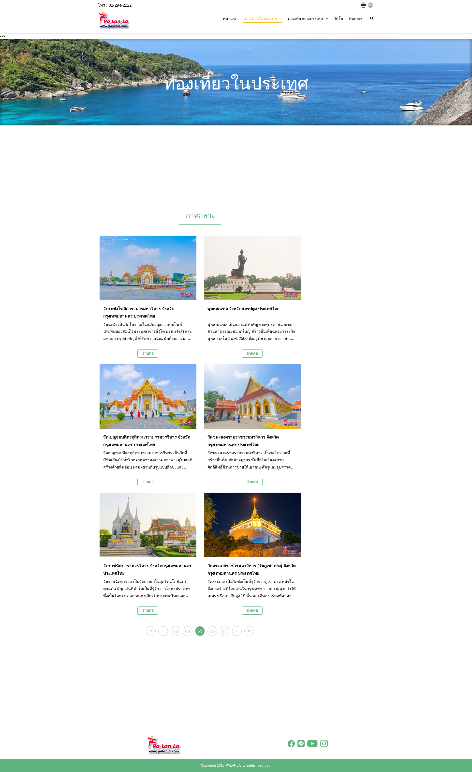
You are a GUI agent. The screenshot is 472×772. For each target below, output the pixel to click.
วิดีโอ (338, 18)
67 (224, 631)
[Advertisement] (236, 166)
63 (175, 631)
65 (200, 631)
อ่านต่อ (148, 353)
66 (212, 631)
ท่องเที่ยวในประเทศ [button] (260, 18)
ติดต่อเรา (357, 18)
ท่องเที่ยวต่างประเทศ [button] (305, 18)
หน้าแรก (230, 18)
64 (188, 631)
